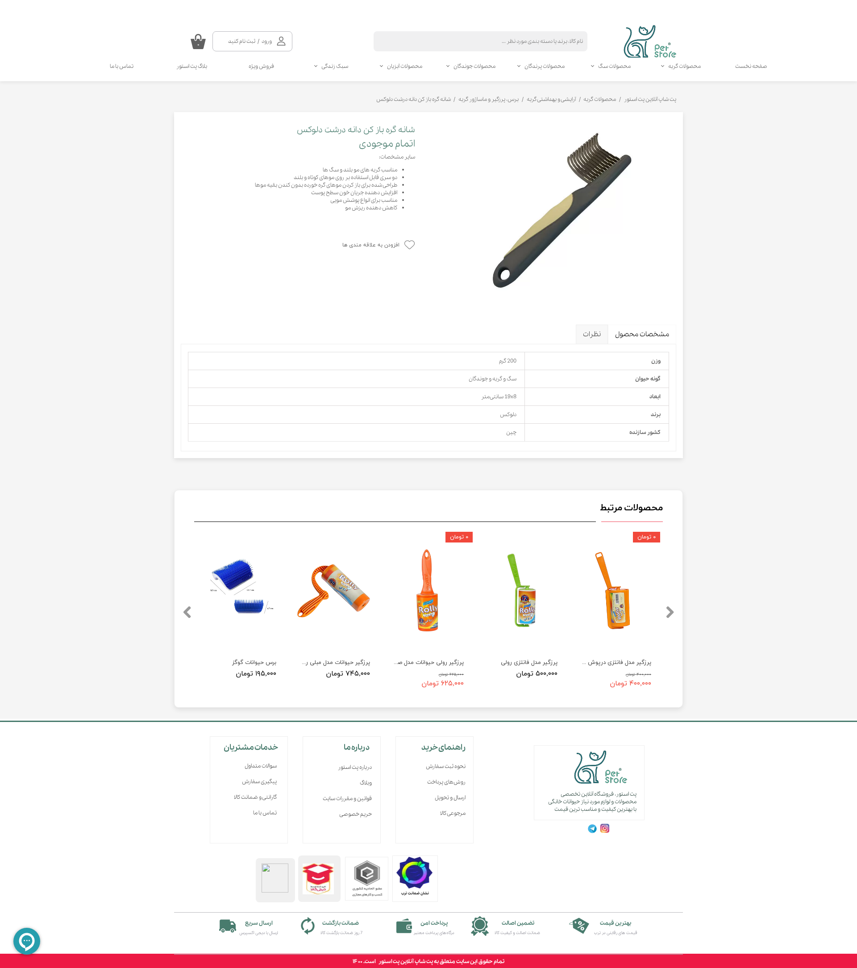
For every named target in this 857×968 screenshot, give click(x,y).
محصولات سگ (614, 66)
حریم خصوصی (355, 814)
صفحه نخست (751, 66)
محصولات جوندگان (474, 66)
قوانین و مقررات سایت (347, 798)
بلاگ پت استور (191, 66)
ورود (267, 41)
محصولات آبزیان (404, 66)
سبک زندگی (334, 66)
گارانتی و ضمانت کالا (255, 797)
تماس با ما (121, 66)
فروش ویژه (261, 66)
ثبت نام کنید (241, 41)
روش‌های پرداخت (446, 782)
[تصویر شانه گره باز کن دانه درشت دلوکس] (552, 212)
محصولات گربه (684, 66)
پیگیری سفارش (259, 781)
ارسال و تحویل (450, 797)
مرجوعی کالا (453, 813)
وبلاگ (366, 783)
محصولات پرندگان (544, 66)
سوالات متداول (261, 766)
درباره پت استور (355, 767)
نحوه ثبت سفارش (446, 766)
